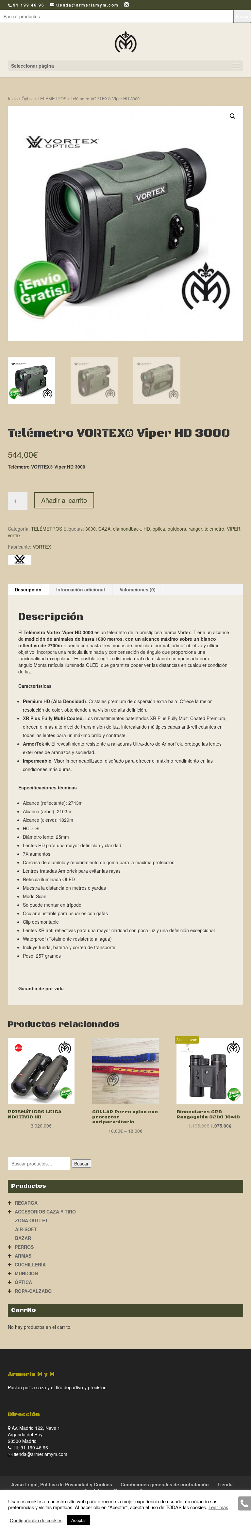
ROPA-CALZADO (33, 1291)
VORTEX (42, 546)
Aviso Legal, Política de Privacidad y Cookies (61, 1484)
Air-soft (26, 1229)
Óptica (28, 98)
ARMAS (23, 1255)
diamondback (127, 528)
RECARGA (26, 1202)
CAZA (104, 528)
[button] (233, 116)
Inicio (13, 98)
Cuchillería (30, 1264)
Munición (26, 1273)
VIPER (233, 528)
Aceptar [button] (78, 1520)
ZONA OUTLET (31, 1220)
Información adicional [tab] (80, 589)
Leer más (218, 1507)
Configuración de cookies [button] (36, 1520)
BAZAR (23, 1238)
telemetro (214, 528)
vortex (14, 535)
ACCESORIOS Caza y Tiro (45, 1211)
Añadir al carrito (64, 500)
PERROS (24, 1247)
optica (159, 528)
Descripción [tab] (28, 589)
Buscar (242, 16)
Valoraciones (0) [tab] (138, 589)
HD (146, 528)
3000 (90, 528)
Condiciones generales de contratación (165, 1484)
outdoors (177, 528)
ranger (195, 528)
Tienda (225, 1484)
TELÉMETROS (52, 98)
